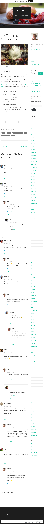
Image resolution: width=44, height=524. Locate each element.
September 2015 (34, 346)
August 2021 (33, 137)
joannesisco (6, 276)
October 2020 (33, 164)
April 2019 (33, 218)
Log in (32, 446)
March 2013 (33, 426)
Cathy (5, 183)
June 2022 (33, 119)
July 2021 (32, 140)
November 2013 (34, 402)
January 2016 (33, 334)
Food (37, 81)
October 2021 (33, 131)
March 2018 (33, 256)
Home (5, 26)
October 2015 (33, 343)
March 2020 (33, 185)
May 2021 (33, 143)
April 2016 (33, 325)
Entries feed (33, 449)
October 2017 (33, 271)
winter (13, 135)
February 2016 (33, 331)
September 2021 (34, 134)
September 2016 (34, 310)
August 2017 (33, 277)
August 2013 (33, 411)
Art (32, 81)
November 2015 (34, 340)
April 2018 (33, 253)
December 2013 (34, 399)
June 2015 (33, 355)
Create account (33, 443)
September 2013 (34, 408)
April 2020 (33, 182)
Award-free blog (27, 26)
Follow (34, 109)
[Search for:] (37, 73)
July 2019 (32, 209)
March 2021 (33, 149)
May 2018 (33, 250)
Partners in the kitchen (23, 146)
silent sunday (37, 88)
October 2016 (33, 307)
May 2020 (33, 179)
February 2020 (33, 188)
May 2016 (33, 322)
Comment (24, 504)
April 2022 (33, 125)
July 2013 (32, 414)
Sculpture (33, 88)
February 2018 (33, 259)
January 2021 (33, 155)
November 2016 (34, 304)
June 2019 (33, 212)
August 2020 (33, 170)
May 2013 (33, 420)
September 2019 (34, 203)
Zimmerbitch (22, 10)
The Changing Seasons (5, 84)
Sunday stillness (4, 146)
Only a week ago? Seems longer (36, 56)
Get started (30, 1)
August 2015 (33, 349)
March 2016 (33, 328)
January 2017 (33, 298)
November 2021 (34, 128)
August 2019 (33, 206)
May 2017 (33, 286)
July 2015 (32, 352)
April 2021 (33, 146)
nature (38, 83)
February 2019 (33, 224)
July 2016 (32, 316)
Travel (39, 89)
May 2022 (33, 122)
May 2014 (33, 390)
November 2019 (34, 197)
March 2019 (33, 221)
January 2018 (33, 262)
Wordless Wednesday (35, 64)
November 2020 (34, 161)
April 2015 (33, 361)
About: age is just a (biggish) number (15, 26)
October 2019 (33, 200)
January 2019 (33, 227)
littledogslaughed (7, 403)
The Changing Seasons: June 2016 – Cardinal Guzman (15, 237)
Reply (5, 178)
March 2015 (33, 364)
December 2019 (34, 194)
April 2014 (33, 393)
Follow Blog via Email (36, 96)
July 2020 (33, 173)
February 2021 (33, 152)
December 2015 (34, 337)
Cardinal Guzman (7, 240)
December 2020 (34, 158)
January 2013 (33, 432)
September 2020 (34, 167)
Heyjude (6, 449)
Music (36, 83)
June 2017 (33, 283)
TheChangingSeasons (6, 135)
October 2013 (33, 405)
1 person (8, 175)
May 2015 (33, 358)
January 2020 (33, 191)
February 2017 (33, 295)
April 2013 (33, 423)
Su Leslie (8, 42)
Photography (5, 129)
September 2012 (34, 435)
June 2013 (33, 417)
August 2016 (33, 313)
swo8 (5, 165)
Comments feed (34, 452)
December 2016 (34, 301)
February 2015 (33, 367)
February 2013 (33, 429)
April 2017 (33, 289)
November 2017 (34, 268)
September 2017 (34, 274)
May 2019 (33, 215)
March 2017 (33, 292)
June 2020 (33, 176)
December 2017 (34, 265)
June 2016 (33, 319)
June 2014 (33, 387)
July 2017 (32, 280)
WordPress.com (34, 455)
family (34, 81)
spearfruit (6, 349)
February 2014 (33, 396)
